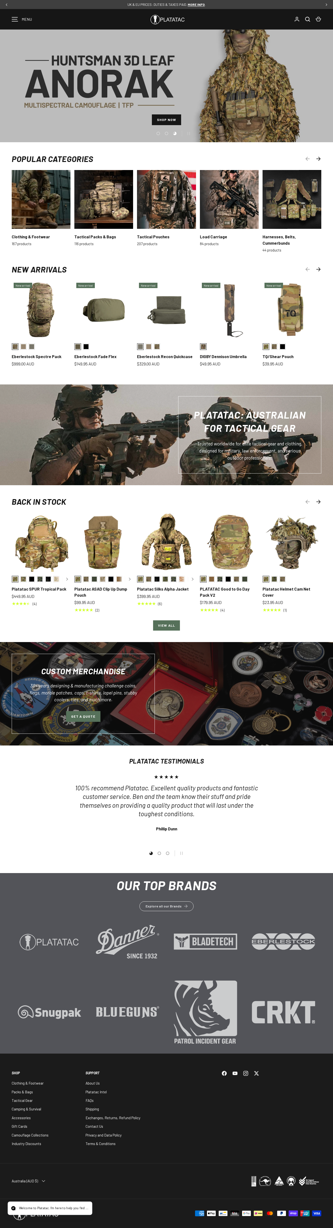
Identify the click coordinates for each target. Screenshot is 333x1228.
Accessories (21, 1118)
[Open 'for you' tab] (15, 1209)
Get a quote (83, 716)
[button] (318, 19)
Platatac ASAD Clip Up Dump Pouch (100, 592)
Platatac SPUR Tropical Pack (39, 588)
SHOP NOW (166, 120)
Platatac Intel (96, 1092)
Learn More (49, 949)
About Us (93, 1083)
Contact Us (94, 1126)
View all (166, 625)
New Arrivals (39, 269)
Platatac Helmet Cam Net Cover (286, 592)
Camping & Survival (26, 1109)
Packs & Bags (22, 1092)
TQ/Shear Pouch (278, 356)
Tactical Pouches (153, 236)
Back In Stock (39, 501)
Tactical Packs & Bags (95, 236)
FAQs (90, 1100)
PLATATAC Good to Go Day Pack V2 (225, 592)
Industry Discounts (26, 1143)
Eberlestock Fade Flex (95, 356)
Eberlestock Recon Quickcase (165, 356)
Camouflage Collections (30, 1135)
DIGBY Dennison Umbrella (223, 356)
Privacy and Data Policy (104, 1135)
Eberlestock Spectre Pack (36, 356)
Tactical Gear (22, 1100)
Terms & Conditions (101, 1143)
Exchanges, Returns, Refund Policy (113, 1118)
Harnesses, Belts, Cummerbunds (279, 239)
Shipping (92, 1109)
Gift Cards (19, 1126)
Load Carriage (213, 236)
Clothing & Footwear (31, 236)
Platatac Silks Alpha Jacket (163, 588)
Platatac (77, 1213)
